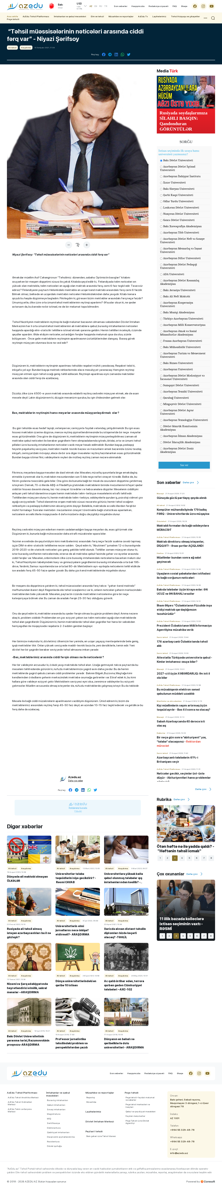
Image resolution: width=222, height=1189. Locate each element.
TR (105, 6)
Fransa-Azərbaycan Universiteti (182, 340)
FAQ (175, 6)
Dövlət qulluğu (54, 1146)
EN (95, 6)
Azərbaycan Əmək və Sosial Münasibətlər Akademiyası (178, 332)
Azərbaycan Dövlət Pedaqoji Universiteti (178, 266)
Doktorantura (54, 1128)
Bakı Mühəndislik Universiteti (182, 347)
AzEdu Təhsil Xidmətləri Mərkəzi (20, 1103)
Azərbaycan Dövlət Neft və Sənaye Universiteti (182, 240)
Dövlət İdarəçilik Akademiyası (181, 442)
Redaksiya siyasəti (158, 6)
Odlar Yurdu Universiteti (178, 201)
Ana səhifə (12, 16)
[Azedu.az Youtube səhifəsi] (211, 6)
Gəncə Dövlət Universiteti (179, 220)
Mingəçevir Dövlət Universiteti (182, 404)
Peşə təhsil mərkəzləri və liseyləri (138, 1105)
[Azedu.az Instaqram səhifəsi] (203, 6)
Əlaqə (184, 6)
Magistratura (53, 1114)
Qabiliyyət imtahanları (58, 1132)
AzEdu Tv (143, 16)
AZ (90, 6)
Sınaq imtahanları (56, 1109)
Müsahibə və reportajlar (121, 16)
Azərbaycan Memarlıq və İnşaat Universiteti (181, 250)
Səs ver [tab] (184, 465)
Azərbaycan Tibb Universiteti (181, 232)
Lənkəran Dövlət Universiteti (181, 207)
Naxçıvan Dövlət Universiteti (181, 213)
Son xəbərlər (120, 6)
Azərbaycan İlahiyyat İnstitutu (181, 176)
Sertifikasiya (53, 1123)
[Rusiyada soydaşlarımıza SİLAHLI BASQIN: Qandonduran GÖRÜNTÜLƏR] (186, 92)
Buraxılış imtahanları (57, 1100)
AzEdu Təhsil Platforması (36, 16)
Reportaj (90, 1097)
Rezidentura (53, 1141)
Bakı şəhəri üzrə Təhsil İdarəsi (101, 1136)
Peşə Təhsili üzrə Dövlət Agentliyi (137, 1122)
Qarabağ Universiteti (176, 397)
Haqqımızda (137, 6)
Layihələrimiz (159, 16)
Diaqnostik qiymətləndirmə (61, 1137)
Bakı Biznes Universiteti (178, 363)
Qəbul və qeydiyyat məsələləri (141, 1111)
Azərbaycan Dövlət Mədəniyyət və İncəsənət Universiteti (182, 377)
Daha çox (188, 482)
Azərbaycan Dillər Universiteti (182, 258)
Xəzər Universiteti (174, 182)
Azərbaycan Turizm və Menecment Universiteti (183, 355)
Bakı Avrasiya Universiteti (179, 290)
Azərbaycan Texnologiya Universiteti (185, 420)
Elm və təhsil (97, 16)
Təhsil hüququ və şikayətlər (185, 16)
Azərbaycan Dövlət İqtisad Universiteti (177, 168)
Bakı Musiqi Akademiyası (179, 312)
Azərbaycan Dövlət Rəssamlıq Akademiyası (179, 282)
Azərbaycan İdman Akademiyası (182, 436)
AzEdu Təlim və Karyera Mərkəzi (20, 1110)
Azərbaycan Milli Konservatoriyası (184, 324)
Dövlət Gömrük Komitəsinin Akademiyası (178, 428)
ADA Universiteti (173, 274)
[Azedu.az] (25, 6)
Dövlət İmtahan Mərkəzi (100, 1121)
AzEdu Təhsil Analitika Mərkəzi (23, 1097)
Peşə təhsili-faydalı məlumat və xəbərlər (140, 1098)
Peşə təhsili (13, 19)
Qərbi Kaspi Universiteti (178, 195)
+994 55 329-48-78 (182, 1129)
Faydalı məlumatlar (135, 1116)
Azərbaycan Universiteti (178, 369)
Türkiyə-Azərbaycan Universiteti (183, 318)
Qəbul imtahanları (56, 1105)
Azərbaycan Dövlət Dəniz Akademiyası (177, 450)
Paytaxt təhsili (94, 1131)
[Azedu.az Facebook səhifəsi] (194, 6)
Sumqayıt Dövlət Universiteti (181, 385)
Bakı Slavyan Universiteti (178, 188)
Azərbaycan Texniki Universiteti (183, 391)
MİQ (49, 1118)
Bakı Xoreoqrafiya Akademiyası (182, 226)
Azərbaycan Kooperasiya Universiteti (176, 304)
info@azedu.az (179, 1153)
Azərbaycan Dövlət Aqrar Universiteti (177, 412)
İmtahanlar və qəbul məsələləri (70, 16)
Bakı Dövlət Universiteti (178, 160)
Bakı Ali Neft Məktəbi (176, 296)
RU (100, 6)
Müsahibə (91, 1102)
